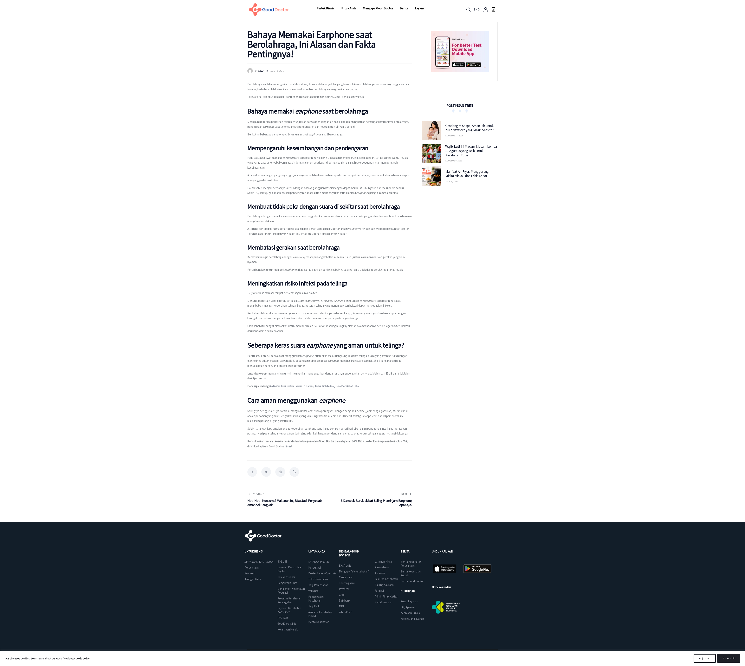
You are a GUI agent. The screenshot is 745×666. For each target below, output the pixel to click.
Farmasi (379, 590)
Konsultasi (314, 567)
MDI (341, 606)
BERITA (404, 551)
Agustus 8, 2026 (453, 160)
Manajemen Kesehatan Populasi (291, 590)
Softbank (344, 600)
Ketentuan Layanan (412, 619)
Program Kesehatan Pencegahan (289, 600)
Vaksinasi (313, 591)
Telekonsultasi (286, 577)
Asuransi (249, 573)
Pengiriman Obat (287, 583)
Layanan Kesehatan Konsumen (289, 610)
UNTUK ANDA (316, 551)
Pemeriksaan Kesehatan (316, 598)
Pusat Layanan (409, 601)
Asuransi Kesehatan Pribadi (320, 614)
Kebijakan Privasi (410, 613)
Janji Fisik (314, 606)
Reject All (704, 658)
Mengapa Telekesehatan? (354, 571)
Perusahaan (251, 567)
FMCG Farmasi (383, 602)
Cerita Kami (346, 577)
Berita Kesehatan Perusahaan (410, 563)
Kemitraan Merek (287, 629)
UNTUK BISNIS (253, 551)
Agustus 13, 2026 (454, 135)
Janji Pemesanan (318, 585)
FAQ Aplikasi (407, 607)
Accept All (729, 658)
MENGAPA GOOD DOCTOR (349, 553)
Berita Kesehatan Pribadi (410, 573)
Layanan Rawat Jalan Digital (289, 569)
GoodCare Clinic (286, 623)
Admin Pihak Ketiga (386, 596)
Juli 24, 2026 (451, 181)
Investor (344, 589)
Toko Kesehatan (318, 579)
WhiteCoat (345, 612)
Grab (342, 595)
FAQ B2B (282, 618)
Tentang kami (347, 583)
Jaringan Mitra (252, 579)
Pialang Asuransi (384, 585)
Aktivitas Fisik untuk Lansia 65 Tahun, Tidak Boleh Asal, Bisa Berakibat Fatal (314, 386)
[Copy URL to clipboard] (294, 472)
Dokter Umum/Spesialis (322, 573)
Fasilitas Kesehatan (386, 579)
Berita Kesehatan (318, 622)
